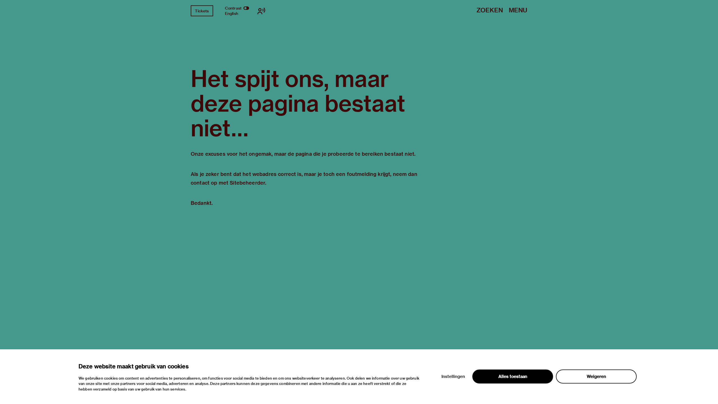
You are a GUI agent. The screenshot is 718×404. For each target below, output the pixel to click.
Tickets (202, 10)
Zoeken (490, 10)
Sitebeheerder (247, 183)
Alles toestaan (512, 376)
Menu (518, 10)
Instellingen (453, 376)
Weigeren (596, 376)
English (231, 13)
